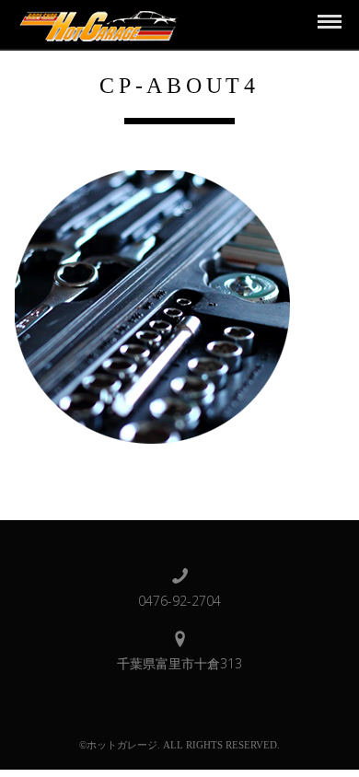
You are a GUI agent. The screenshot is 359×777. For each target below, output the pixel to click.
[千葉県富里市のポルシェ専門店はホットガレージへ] (96, 23)
